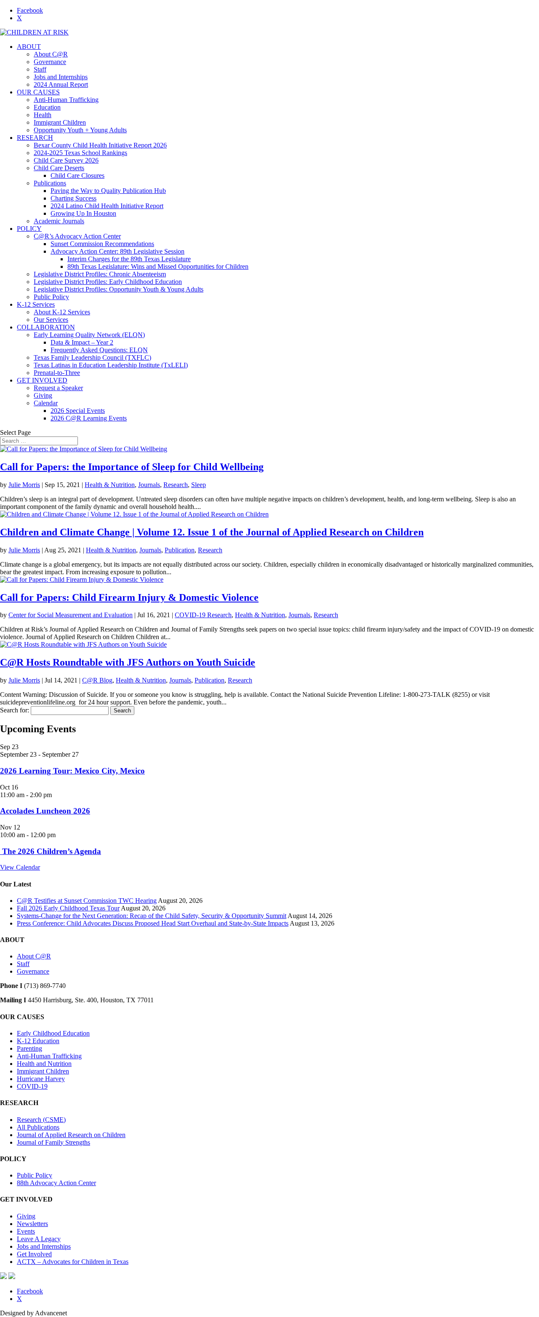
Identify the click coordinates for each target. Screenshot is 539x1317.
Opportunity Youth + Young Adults (80, 130)
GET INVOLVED (42, 380)
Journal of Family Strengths (53, 1142)
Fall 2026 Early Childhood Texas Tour (68, 908)
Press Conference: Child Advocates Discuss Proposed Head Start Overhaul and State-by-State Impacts (152, 923)
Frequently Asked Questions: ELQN (99, 349)
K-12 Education (38, 1040)
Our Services (51, 319)
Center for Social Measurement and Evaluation (70, 614)
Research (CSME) (41, 1119)
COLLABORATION (46, 327)
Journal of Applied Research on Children (71, 1134)
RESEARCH (35, 137)
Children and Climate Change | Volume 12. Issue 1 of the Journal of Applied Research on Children (212, 532)
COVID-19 (32, 1086)
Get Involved (34, 1254)
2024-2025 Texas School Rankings (80, 152)
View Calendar (20, 867)
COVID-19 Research (203, 614)
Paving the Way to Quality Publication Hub (108, 190)
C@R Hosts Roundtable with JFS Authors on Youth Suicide (127, 662)
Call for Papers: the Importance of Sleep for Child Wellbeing (132, 466)
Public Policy (51, 296)
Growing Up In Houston (83, 213)
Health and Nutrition (44, 1063)
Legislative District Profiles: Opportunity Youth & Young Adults (118, 289)
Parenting (29, 1048)
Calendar (46, 403)
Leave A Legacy (39, 1238)
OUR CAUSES (38, 92)
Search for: (14, 710)
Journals (149, 484)
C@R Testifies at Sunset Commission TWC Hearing (87, 900)
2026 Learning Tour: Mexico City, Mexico (72, 770)
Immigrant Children (60, 122)
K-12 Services (36, 304)
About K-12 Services (62, 312)
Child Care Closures (77, 175)
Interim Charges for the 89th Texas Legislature (129, 258)
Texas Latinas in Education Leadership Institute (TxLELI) (111, 365)
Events (26, 1231)
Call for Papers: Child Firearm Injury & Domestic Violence (129, 597)
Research (175, 484)
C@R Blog (97, 680)
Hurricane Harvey (41, 1078)
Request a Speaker (58, 387)
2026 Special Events (78, 410)
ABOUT (29, 46)
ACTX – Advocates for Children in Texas (72, 1261)
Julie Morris (24, 484)
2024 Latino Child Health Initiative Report (107, 205)
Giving (43, 395)
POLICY (29, 228)
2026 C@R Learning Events (89, 418)
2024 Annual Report (61, 84)
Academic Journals (59, 221)
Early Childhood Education (53, 1033)
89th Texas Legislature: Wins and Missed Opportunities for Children (157, 266)
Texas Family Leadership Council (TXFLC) (92, 357)
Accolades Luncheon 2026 (45, 810)
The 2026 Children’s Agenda (50, 851)
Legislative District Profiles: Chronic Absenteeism (100, 274)
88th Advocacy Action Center (56, 1182)
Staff (40, 69)
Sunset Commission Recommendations (102, 243)
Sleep (198, 484)
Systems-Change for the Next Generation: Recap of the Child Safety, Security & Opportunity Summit (151, 915)
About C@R (51, 54)
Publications (50, 183)
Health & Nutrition (110, 484)
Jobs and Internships (61, 76)
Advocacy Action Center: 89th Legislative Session (117, 251)
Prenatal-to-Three (57, 372)
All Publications (38, 1127)
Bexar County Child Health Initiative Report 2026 (100, 145)
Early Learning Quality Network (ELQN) (89, 334)
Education (47, 107)
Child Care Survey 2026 (66, 160)
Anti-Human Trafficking (66, 99)
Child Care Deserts (59, 167)
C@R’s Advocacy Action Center (77, 236)
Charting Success (73, 198)
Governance (50, 61)
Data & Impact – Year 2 (82, 342)
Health (42, 114)
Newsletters (32, 1223)
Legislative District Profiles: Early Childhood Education (108, 281)
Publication (180, 550)
